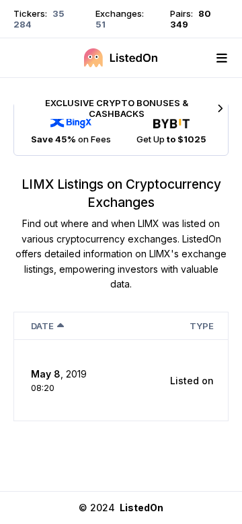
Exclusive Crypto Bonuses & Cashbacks (116, 108)
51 (100, 24)
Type (202, 325)
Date (42, 325)
